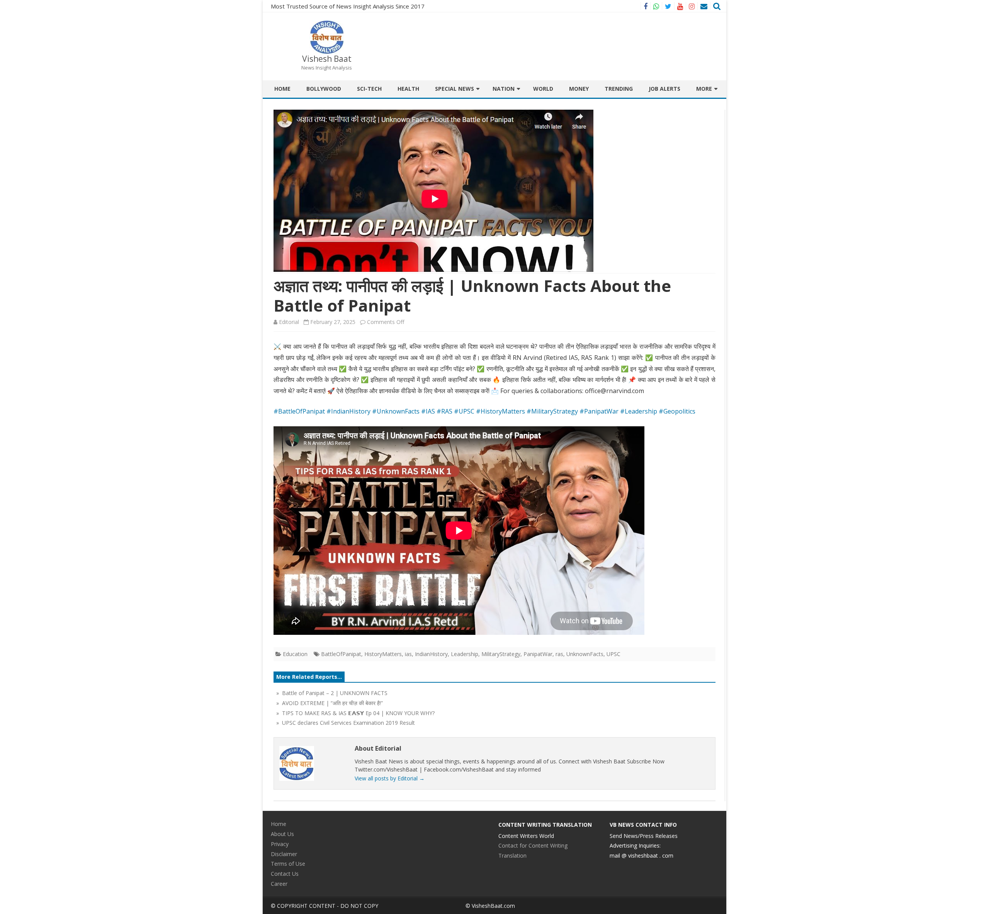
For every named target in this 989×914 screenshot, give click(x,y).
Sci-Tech (369, 88)
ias (408, 654)
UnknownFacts (584, 654)
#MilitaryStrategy (552, 411)
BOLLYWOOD (323, 88)
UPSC (613, 654)
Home (282, 88)
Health (408, 88)
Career (279, 883)
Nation (504, 88)
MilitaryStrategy (500, 654)
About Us (282, 834)
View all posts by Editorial (390, 778)
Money (579, 88)
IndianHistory (431, 654)
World (543, 88)
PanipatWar (537, 654)
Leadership (464, 654)
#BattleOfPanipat (299, 411)
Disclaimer (284, 854)
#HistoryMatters (500, 411)
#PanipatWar (599, 411)
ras (559, 654)
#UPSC (464, 411)
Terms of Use (288, 863)
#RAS (444, 411)
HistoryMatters (383, 654)
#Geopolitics (677, 411)
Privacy (280, 844)
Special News (454, 88)
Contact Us (285, 873)
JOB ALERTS (664, 88)
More (704, 88)
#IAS (428, 411)
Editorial (289, 322)
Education (295, 654)
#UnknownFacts (396, 411)
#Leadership (638, 411)
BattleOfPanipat (341, 654)
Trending (619, 88)
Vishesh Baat (327, 59)
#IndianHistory (348, 411)
